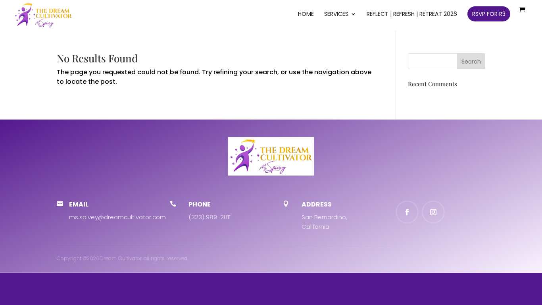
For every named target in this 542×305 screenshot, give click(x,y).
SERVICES (336, 14)
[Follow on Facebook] (407, 212)
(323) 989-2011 (209, 217)
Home (306, 14)
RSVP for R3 (488, 14)
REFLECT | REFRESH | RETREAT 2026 (412, 14)
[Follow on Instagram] (433, 212)
